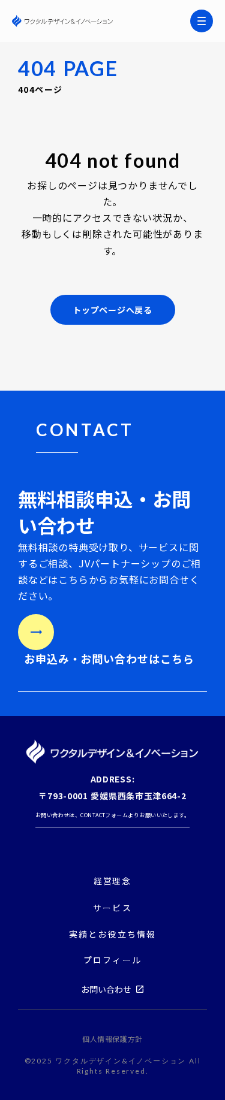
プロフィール (112, 960)
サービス (112, 908)
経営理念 (113, 881)
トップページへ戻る (112, 310)
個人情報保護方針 (112, 1039)
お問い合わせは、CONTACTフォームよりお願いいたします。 (112, 815)
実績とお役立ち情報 (112, 934)
